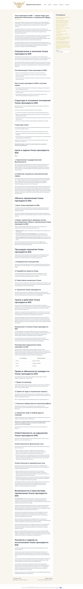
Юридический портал (33, 4)
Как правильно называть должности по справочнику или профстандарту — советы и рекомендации (63, 38)
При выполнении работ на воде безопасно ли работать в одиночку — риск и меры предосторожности (63, 21)
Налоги (45, 4)
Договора (49, 4)
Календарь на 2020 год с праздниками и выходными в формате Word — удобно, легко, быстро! (63, 47)
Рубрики (57, 50)
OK (60, 587)
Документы (61, 4)
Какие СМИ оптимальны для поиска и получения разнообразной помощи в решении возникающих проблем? (63, 42)
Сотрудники (55, 4)
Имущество (67, 4)
